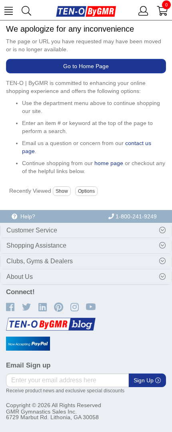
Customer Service (31, 230)
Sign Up (144, 380)
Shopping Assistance (36, 245)
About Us (19, 276)
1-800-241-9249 (135, 216)
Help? (26, 216)
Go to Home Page (86, 66)
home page (108, 163)
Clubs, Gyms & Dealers (39, 261)
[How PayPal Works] (28, 344)
